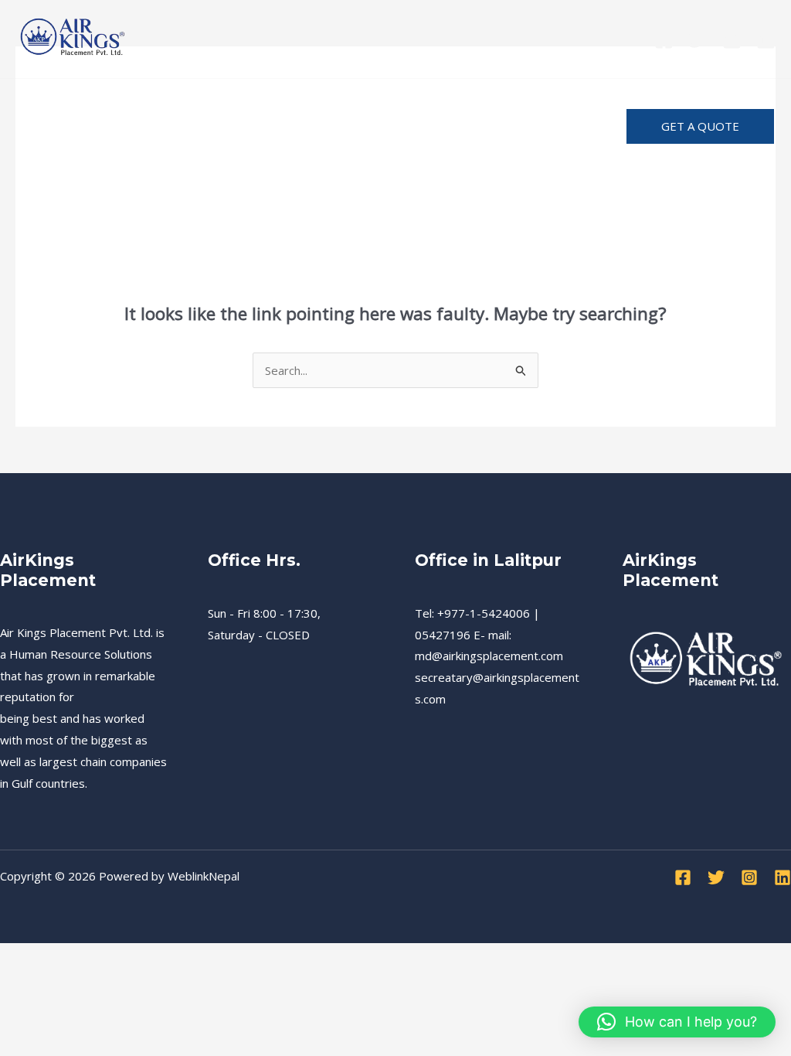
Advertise (156, 149)
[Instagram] (732, 39)
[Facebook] (664, 39)
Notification (66, 149)
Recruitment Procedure (239, 103)
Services (117, 103)
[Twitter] (698, 39)
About (510, 103)
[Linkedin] (766, 39)
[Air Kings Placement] (73, 37)
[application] (537, 103)
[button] (700, 126)
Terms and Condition (400, 103)
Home (48, 103)
